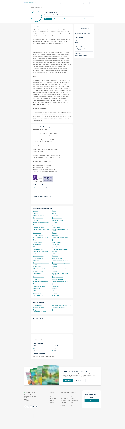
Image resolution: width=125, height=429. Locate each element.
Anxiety (36, 220)
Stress (54, 290)
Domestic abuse (38, 242)
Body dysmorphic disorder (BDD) (41, 229)
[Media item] (39, 325)
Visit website (57, 19)
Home (32, 7)
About (72, 395)
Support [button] (52, 392)
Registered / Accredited (40, 188)
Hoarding (55, 251)
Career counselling (38, 235)
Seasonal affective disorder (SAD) (42, 284)
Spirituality (36, 290)
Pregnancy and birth (58, 277)
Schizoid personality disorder (41, 281)
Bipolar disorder (57, 227)
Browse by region (54, 396)
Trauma (55, 293)
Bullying (55, 233)
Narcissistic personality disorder (60, 260)
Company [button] (73, 392)
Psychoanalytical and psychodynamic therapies (40, 310)
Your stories (53, 398)
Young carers (56, 295)
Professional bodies (65, 400)
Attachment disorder (58, 220)
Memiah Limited (36, 419)
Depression (37, 240)
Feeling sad (36, 246)
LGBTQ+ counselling (39, 256)
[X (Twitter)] (31, 407)
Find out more (79, 380)
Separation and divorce (39, 286)
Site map (52, 402)
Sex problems (37, 288)
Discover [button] (67, 3)
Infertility (36, 253)
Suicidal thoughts (38, 293)
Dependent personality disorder (60, 237)
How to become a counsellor (64, 404)
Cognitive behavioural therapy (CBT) (62, 305)
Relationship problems (58, 279)
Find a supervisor (64, 398)
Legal (72, 402)
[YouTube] (34, 407)
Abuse (54, 211)
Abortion (36, 211)
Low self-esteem (57, 258)
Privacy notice (74, 405)
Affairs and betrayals (39, 215)
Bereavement (56, 225)
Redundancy (37, 279)
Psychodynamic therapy (59, 310)
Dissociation (56, 240)
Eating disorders (57, 242)
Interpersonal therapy (39, 307)
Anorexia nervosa (57, 218)
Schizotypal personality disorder (60, 281)
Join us (62, 395)
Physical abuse (37, 273)
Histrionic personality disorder (41, 251)
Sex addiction (56, 286)
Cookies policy (74, 400)
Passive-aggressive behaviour (60, 268)
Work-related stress (39, 295)
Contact (73, 398)
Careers (73, 397)
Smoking (55, 288)
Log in (61, 396)
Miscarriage (37, 260)
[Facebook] (25, 407)
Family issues (56, 244)
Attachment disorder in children (41, 222)
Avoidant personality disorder (41, 225)
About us (73, 3)
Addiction (36, 213)
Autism (55, 222)
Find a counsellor (47, 3)
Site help (52, 400)
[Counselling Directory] (32, 3)
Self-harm (55, 284)
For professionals (95, 3)
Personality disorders (39, 271)
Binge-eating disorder (39, 227)
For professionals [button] (64, 392)
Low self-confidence (39, 258)
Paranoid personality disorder (41, 268)
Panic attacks (37, 266)
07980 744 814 (88, 19)
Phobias (55, 271)
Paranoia (55, 266)
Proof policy (63, 402)
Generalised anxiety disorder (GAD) (61, 249)
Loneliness (55, 256)
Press (72, 404)
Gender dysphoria (38, 249)
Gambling (55, 246)
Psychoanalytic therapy (58, 307)
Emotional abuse (38, 244)
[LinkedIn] (36, 407)
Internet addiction (57, 253)
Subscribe (68, 380)
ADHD (54, 213)
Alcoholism (56, 215)
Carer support (56, 235)
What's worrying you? (58, 3)
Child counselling (38, 305)
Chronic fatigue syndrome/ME (41, 237)
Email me (47, 19)
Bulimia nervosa (37, 233)
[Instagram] (28, 407)
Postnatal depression (39, 277)
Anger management (38, 218)
